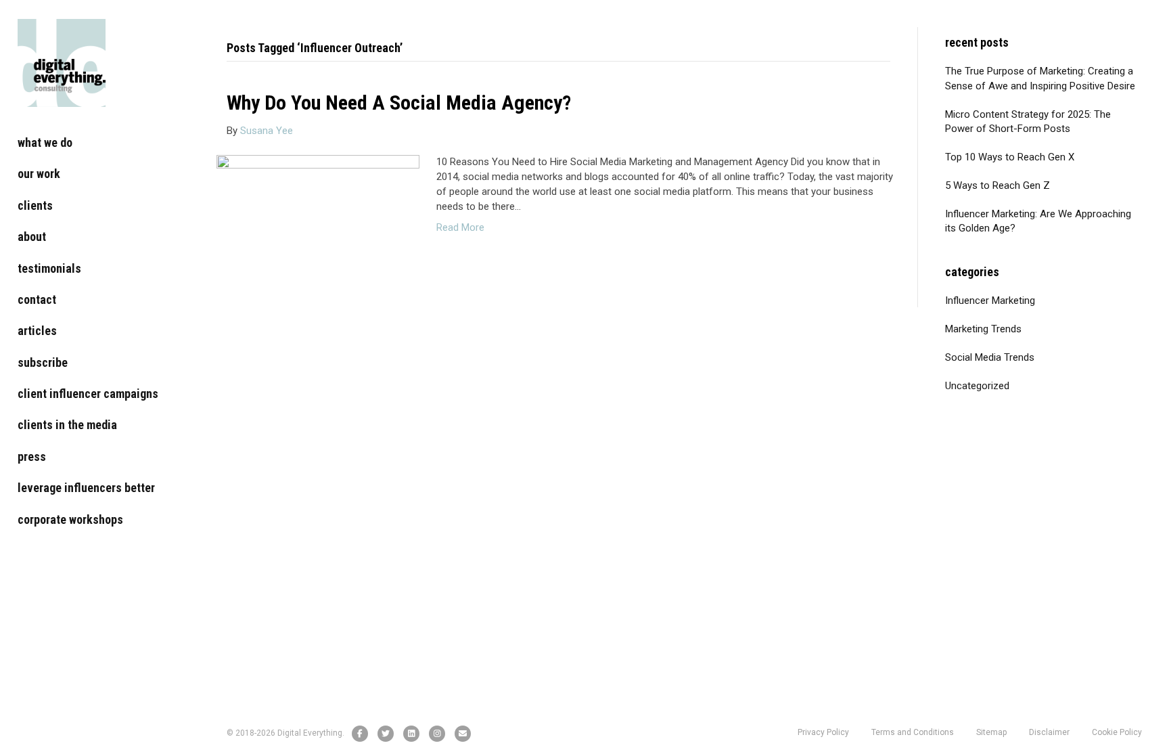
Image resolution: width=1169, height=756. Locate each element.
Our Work (39, 173)
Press (32, 456)
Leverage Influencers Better (86, 488)
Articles (37, 331)
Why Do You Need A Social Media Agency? (399, 102)
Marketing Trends (983, 329)
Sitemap (991, 732)
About (32, 236)
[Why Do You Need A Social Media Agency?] (317, 222)
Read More (460, 227)
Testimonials (49, 268)
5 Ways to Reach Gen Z (997, 185)
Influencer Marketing (990, 300)
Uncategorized (977, 386)
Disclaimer (1049, 732)
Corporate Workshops (70, 519)
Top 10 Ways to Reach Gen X (1009, 157)
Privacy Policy (823, 732)
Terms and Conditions (912, 732)
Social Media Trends (989, 357)
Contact (37, 299)
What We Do (45, 142)
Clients (35, 205)
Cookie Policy (1117, 732)
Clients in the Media (67, 425)
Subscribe (43, 362)
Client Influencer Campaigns (88, 393)
